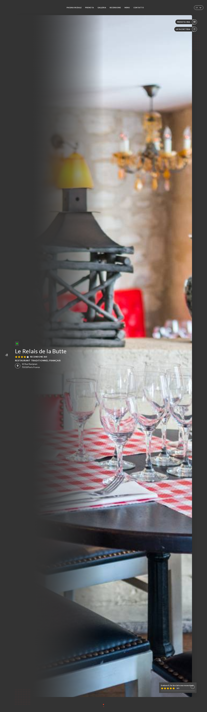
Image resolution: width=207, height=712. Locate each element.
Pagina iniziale (74, 7)
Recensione (115, 7)
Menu (127, 7)
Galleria (102, 7)
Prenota (89, 7)
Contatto (139, 7)
